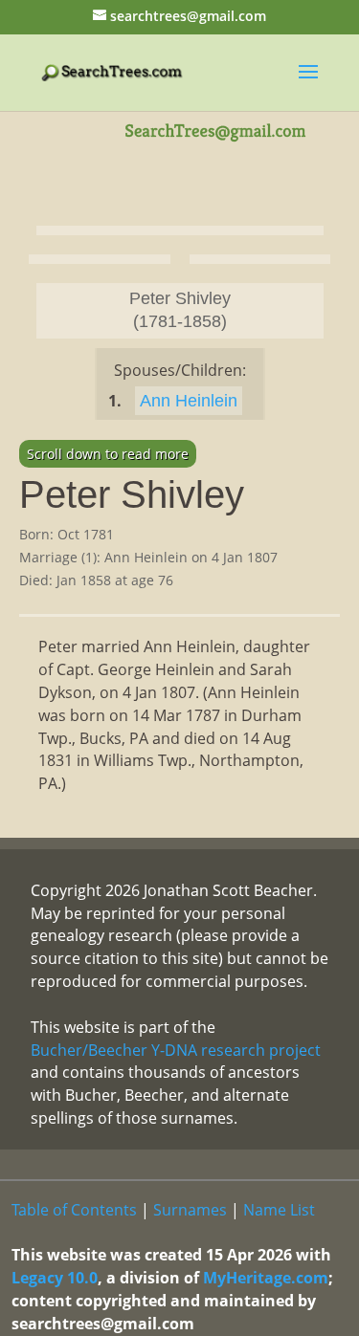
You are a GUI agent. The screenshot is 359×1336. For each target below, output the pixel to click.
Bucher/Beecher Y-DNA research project (176, 1050)
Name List (279, 1209)
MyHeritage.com (265, 1277)
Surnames (190, 1209)
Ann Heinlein (188, 400)
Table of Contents (74, 1209)
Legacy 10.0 (54, 1277)
